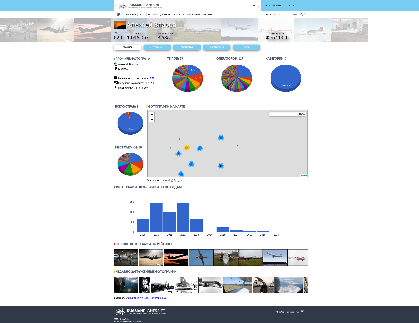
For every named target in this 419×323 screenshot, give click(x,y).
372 (152, 78)
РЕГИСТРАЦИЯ (273, 5)
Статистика (187, 47)
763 (152, 83)
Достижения (217, 47)
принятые (133, 298)
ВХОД (292, 5)
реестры (153, 14)
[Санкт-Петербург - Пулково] (179, 139)
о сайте (207, 14)
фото (142, 14)
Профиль (127, 47)
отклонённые (159, 298)
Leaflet (304, 175)
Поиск (297, 15)
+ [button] (152, 114)
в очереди (145, 298)
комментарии (191, 14)
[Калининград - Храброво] (170, 148)
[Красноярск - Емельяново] (237, 146)
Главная (131, 14)
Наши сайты (272, 14)
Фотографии (157, 47)
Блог (246, 47)
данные (165, 14)
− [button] (152, 119)
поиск (177, 14)
